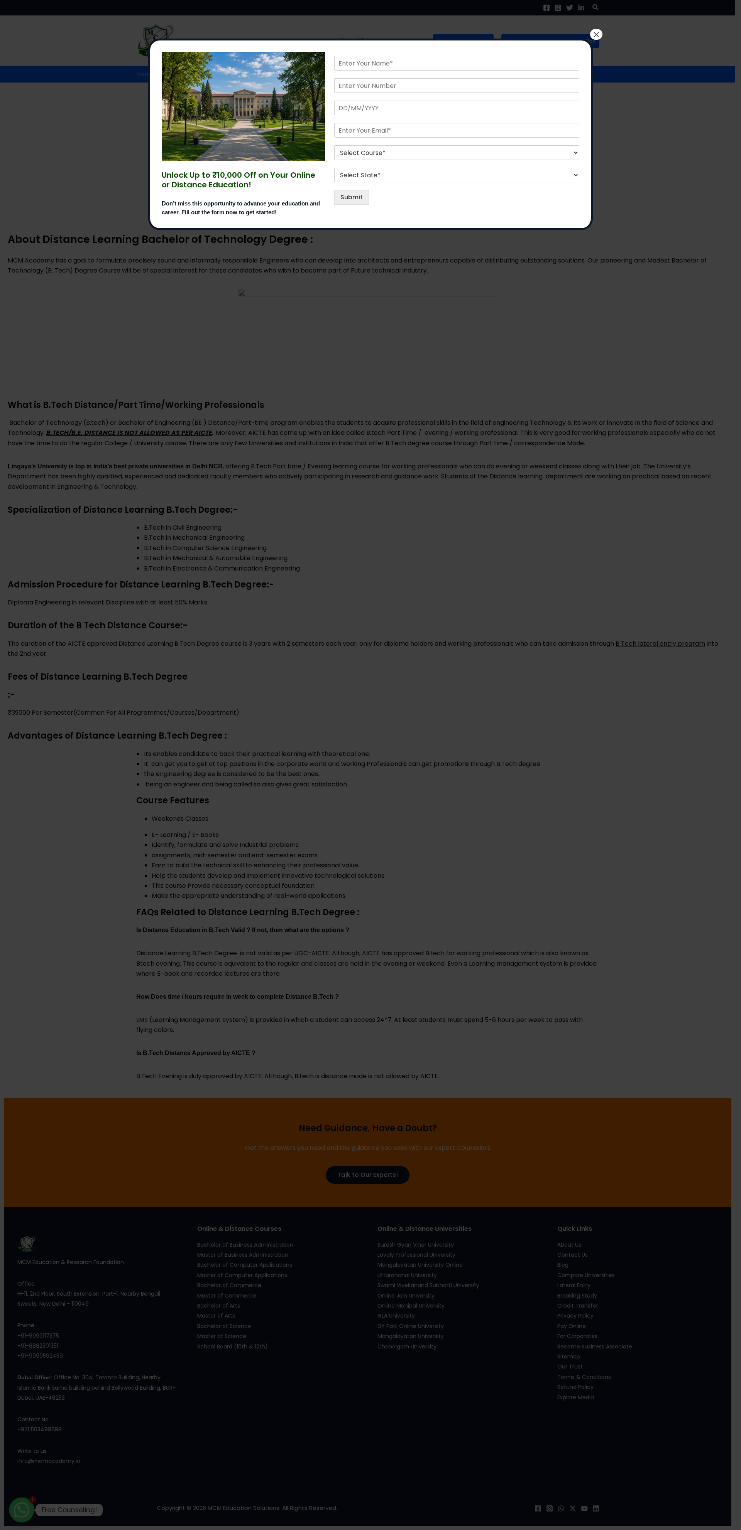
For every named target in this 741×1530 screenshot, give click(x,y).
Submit (351, 197)
